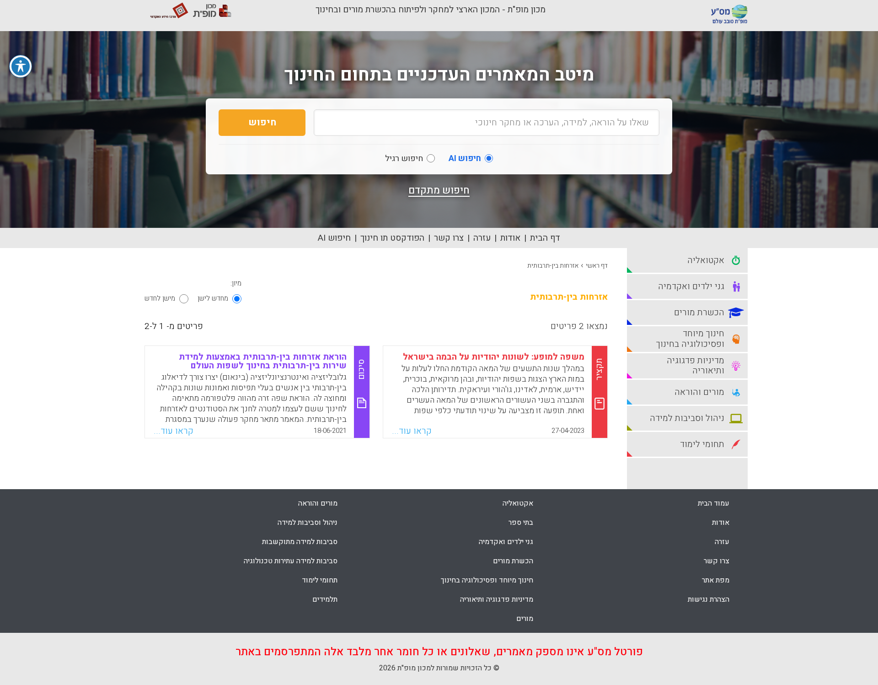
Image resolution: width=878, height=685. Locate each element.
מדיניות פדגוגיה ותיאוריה (496, 599)
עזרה (482, 238)
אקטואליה (518, 503)
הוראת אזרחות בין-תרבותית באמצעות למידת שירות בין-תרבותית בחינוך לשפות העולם (263, 361)
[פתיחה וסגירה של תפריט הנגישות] (21, 66)
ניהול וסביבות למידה (307, 522)
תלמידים (324, 599)
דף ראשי (597, 265)
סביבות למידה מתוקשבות (299, 541)
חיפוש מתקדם (439, 190)
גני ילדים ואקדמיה (506, 541)
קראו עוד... (412, 431)
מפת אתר (715, 580)
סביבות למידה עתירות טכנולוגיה (290, 561)
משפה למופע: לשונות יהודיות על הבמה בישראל (493, 357)
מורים (524, 618)
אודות (510, 238)
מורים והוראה (317, 503)
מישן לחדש (160, 298)
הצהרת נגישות (708, 599)
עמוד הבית (713, 503)
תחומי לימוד (319, 580)
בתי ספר (521, 522)
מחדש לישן (213, 298)
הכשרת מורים (513, 561)
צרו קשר (449, 238)
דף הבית (545, 238)
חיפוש (262, 122)
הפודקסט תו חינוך (392, 238)
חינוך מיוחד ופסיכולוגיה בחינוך (487, 580)
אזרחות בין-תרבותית (552, 265)
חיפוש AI (334, 238)
